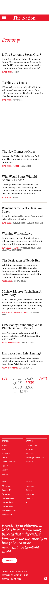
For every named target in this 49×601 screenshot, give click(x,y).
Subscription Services (35, 457)
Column (16, 343)
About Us (6, 486)
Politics (5, 445)
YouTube (29, 498)
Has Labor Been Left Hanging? (21, 353)
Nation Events (8, 498)
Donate (9, 560)
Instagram (30, 494)
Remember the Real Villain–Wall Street (22, 209)
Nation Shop (7, 502)
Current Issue (31, 445)
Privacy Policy (8, 571)
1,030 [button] (17, 387)
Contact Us (6, 490)
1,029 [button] (29, 382)
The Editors (17, 100)
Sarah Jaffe (27, 368)
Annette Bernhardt (29, 248)
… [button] (19, 378)
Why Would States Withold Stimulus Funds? (19, 178)
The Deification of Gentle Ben (21, 260)
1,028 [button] (17, 382)
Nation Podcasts (9, 510)
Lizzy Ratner (26, 166)
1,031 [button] (30, 387)
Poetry (5, 470)
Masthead (30, 449)
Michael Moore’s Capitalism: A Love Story (21, 293)
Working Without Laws (17, 233)
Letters (5, 474)
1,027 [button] (29, 378)
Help (26, 575)
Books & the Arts (21, 312)
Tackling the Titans (14, 83)
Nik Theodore (18, 250)
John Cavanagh (36, 223)
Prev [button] (5, 378)
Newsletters (7, 514)
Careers (5, 579)
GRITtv (16, 72)
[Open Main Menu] (4, 17)
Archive (29, 453)
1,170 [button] (24, 391)
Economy (6, 453)
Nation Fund (16, 579)
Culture (5, 457)
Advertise (6, 494)
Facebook (30, 486)
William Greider (20, 281)
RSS (27, 502)
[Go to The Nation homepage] (24, 18)
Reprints (29, 461)
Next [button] (43, 378)
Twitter (29, 490)
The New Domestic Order (18, 151)
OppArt (5, 466)
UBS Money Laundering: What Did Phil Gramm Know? (22, 326)
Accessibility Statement (12, 575)
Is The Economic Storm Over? (21, 54)
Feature (16, 166)
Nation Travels (8, 506)
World (4, 449)
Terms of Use (21, 571)
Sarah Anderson (20, 223)
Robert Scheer (28, 343)
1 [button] (14, 378)
